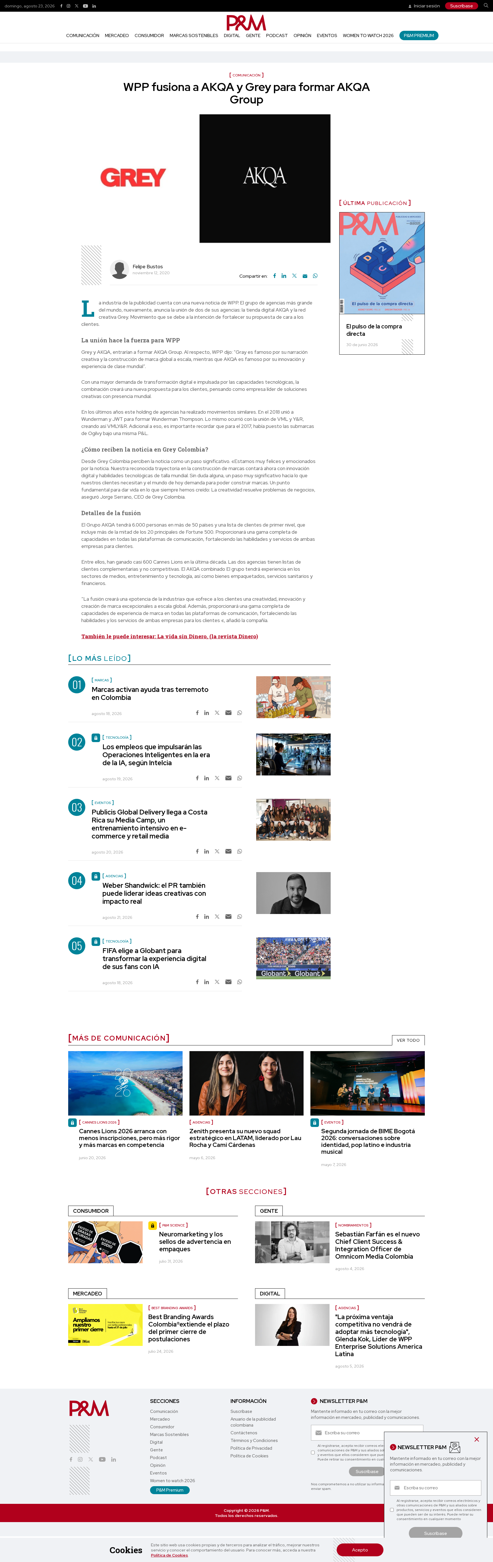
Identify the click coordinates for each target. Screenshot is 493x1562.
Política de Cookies (169, 1555)
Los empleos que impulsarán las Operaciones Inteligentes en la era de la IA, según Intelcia (156, 754)
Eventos (327, 35)
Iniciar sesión (426, 6)
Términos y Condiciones (254, 1440)
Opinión (302, 35)
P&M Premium (419, 35)
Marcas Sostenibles (194, 35)
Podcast (277, 35)
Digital (232, 35)
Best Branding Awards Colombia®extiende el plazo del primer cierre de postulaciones (188, 1328)
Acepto (360, 1550)
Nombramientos (353, 1225)
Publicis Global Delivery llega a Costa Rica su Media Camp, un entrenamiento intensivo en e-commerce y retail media (149, 824)
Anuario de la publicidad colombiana (253, 1422)
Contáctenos (244, 1433)
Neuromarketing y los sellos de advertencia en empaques (195, 1241)
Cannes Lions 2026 (99, 1122)
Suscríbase (461, 6)
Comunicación (82, 35)
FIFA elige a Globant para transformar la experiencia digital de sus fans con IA (154, 958)
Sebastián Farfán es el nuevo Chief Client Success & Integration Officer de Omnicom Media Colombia (377, 1245)
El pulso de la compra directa (374, 330)
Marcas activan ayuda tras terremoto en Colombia (150, 693)
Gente (253, 35)
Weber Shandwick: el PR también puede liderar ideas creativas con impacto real (154, 893)
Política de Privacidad (251, 1448)
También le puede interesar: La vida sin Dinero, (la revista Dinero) (169, 636)
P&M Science (173, 1225)
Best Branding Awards (172, 1308)
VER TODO (408, 1040)
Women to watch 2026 (368, 35)
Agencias (201, 1122)
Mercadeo (117, 35)
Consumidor (149, 35)
